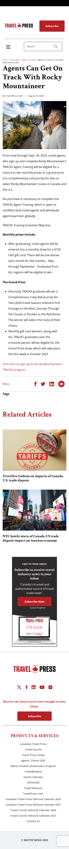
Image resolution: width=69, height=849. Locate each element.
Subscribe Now (34, 601)
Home (5, 60)
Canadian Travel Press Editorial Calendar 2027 (33, 804)
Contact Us (33, 821)
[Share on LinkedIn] (51, 384)
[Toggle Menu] (9, 47)
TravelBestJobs (33, 771)
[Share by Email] (61, 384)
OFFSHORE (33, 782)
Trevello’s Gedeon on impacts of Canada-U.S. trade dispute (33, 478)
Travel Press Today (33, 755)
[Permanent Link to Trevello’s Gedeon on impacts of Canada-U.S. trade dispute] (34, 449)
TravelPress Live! (33, 793)
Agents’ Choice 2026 (33, 760)
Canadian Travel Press (33, 744)
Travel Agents (15, 60)
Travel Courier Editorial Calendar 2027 (33, 815)
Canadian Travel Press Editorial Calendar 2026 (33, 799)
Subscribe (52, 26)
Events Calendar (33, 777)
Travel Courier (33, 749)
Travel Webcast (33, 788)
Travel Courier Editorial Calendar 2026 (33, 810)
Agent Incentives (29, 60)
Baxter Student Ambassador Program (33, 766)
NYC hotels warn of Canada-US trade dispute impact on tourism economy (31, 538)
